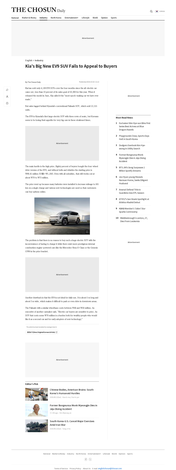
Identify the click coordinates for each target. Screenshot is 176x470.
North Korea (81, 454)
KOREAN (162, 11)
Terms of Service (61, 468)
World (114, 454)
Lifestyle (106, 454)
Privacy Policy (75, 468)
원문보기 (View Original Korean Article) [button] (41, 332)
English (28, 60)
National (46, 454)
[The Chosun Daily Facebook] (86, 459)
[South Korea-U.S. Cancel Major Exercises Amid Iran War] (36, 425)
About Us (86, 468)
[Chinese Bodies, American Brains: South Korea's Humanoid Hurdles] (36, 394)
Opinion (122, 454)
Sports (130, 454)
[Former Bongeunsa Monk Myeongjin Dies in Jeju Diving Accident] (36, 410)
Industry (39, 60)
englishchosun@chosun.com (110, 468)
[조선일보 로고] (38, 10)
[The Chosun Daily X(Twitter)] (90, 459)
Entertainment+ (94, 454)
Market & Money (58, 454)
